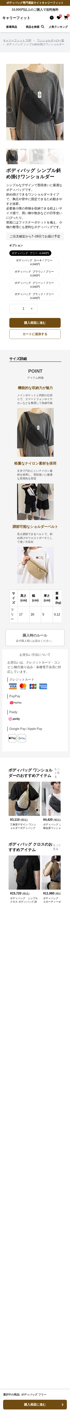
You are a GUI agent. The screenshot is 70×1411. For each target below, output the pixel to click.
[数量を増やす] (32, 309)
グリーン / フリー (34, 284)
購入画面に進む (35, 322)
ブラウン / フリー (34, 273)
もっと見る (57, 772)
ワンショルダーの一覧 (50, 40)
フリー (30, 253)
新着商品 (11, 26)
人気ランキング (58, 26)
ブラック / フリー (34, 296)
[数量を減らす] (15, 309)
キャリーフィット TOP (17, 40)
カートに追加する (35, 334)
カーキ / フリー (34, 262)
